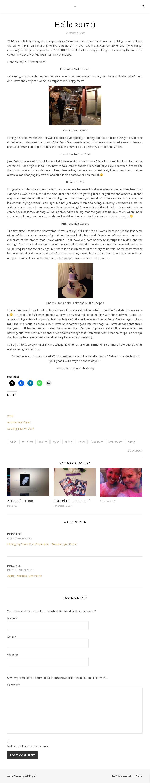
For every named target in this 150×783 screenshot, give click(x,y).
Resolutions (97, 441)
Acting (13, 441)
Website (12, 655)
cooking (43, 441)
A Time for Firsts (20, 501)
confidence (27, 441)
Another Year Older (18, 422)
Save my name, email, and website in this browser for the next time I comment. (57, 677)
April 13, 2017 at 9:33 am (19, 538)
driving (68, 441)
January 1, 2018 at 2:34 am (20, 570)
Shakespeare (115, 441)
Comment (13, 685)
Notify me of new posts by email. (28, 746)
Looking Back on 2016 (20, 428)
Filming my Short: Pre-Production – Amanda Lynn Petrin (42, 544)
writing (131, 441)
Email (11, 636)
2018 (10, 416)
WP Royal (30, 776)
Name (12, 618)
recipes (81, 441)
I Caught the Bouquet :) (72, 501)
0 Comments (135, 450)
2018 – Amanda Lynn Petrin (24, 575)
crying (56, 441)
